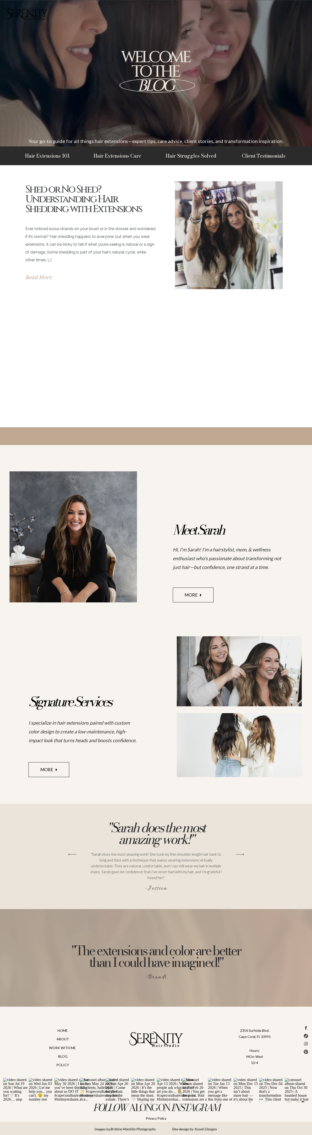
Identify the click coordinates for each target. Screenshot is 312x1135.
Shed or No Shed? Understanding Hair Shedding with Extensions (83, 199)
